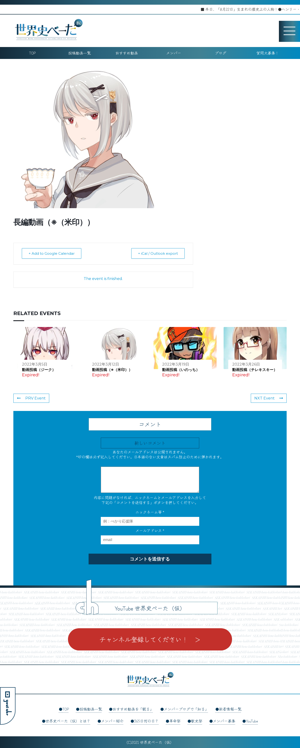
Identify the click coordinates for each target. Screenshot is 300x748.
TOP (32, 53)
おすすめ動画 (126, 53)
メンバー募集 (224, 721)
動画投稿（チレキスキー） (254, 369)
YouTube (252, 721)
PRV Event (35, 398)
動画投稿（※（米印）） (112, 369)
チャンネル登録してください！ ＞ (150, 639)
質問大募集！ (267, 53)
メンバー (173, 53)
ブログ (220, 53)
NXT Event (264, 398)
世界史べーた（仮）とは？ (67, 721)
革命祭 (174, 721)
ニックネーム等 (149, 512)
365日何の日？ (146, 721)
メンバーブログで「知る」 (186, 709)
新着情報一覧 (230, 709)
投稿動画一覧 (79, 53)
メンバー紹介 (112, 721)
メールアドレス (149, 530)
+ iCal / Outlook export (158, 253)
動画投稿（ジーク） (39, 369)
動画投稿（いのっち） (181, 369)
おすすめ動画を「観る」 (132, 709)
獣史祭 (196, 721)
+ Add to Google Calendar (52, 253)
